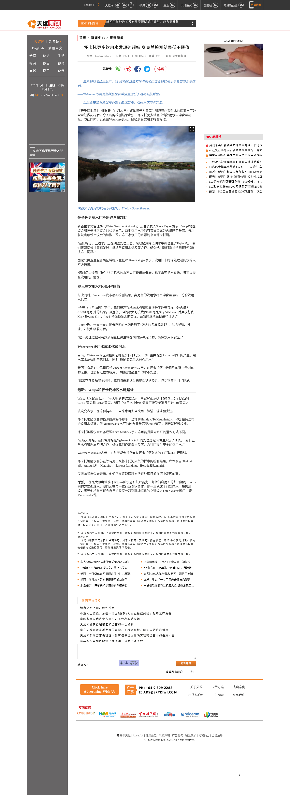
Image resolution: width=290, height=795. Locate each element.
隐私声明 (164, 735)
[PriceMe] (190, 715)
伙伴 (61, 71)
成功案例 (239, 687)
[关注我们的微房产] (195, 5)
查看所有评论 (174, 672)
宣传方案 (217, 687)
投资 (32, 63)
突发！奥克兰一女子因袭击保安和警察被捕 (170, 579)
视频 (61, 63)
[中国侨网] (169, 715)
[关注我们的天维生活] (173, 5)
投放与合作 (196, 695)
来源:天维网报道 (176, 56)
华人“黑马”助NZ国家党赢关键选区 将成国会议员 (106, 562)
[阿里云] (86, 714)
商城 (32, 71)
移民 (46, 63)
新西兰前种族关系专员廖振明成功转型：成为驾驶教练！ (106, 579)
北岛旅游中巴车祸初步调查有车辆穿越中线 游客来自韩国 (106, 585)
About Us (138, 735)
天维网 (109, 5)
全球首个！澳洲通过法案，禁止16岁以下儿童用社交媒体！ (106, 567)
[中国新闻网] (149, 714)
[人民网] (128, 715)
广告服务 (177, 735)
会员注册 (217, 735)
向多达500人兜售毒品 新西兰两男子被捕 (168, 573)
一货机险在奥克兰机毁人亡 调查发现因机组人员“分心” (170, 585)
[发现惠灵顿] (241, 5)
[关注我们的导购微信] (216, 5)
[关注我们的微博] (118, 5)
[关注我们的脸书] (131, 5)
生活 (61, 56)
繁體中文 (55, 48)
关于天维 (196, 687)
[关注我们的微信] (124, 5)
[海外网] (107, 715)
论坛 (46, 56)
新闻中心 (98, 37)
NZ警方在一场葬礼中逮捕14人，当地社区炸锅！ (170, 567)
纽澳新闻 (117, 37)
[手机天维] (255, 5)
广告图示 (217, 695)
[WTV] (211, 715)
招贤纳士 (204, 735)
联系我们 (239, 695)
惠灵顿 (54, 41)
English (88, 4)
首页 (82, 37)
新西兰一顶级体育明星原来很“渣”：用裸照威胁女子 (106, 573)
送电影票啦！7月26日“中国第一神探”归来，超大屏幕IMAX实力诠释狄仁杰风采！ (170, 562)
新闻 (32, 56)
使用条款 (151, 735)
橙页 (46, 71)
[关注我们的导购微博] (149, 5)
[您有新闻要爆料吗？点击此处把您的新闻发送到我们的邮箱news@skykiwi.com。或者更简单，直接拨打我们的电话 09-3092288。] (161, 69)
